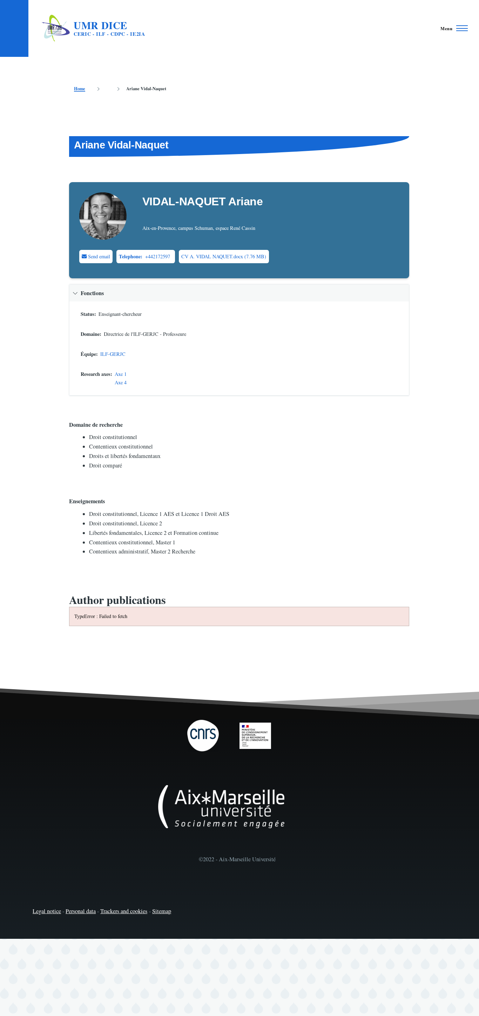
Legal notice (47, 911)
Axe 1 (121, 374)
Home (79, 88)
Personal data (81, 911)
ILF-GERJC (113, 354)
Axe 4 (121, 382)
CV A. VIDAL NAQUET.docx (212, 256)
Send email (98, 256)
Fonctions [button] (92, 293)
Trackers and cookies (123, 911)
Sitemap (161, 911)
